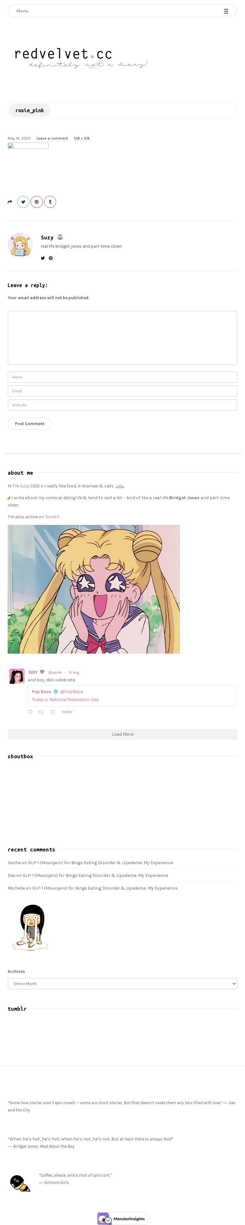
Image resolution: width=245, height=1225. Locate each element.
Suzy (49, 237)
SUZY (34, 672)
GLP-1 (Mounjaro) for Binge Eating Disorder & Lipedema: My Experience (100, 862)
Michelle (16, 888)
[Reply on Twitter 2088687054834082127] (31, 712)
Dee (11, 875)
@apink (55, 672)
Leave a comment (52, 138)
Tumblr (52, 517)
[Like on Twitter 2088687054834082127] (54, 712)
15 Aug (73, 672)
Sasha (14, 862)
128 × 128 (82, 138)
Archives (16, 971)
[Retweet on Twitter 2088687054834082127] (42, 712)
